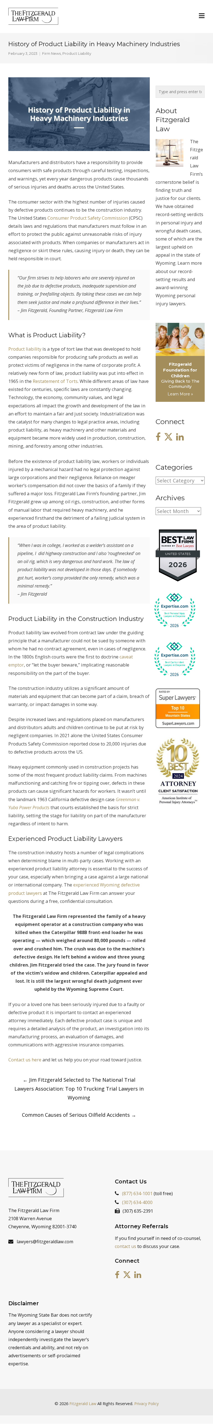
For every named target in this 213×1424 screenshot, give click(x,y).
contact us (125, 1246)
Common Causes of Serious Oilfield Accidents (79, 1114)
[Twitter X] (168, 437)
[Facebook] (158, 437)
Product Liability (76, 53)
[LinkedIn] (180, 437)
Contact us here (24, 1060)
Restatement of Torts (55, 381)
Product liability (24, 349)
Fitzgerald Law (82, 1403)
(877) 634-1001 (137, 1193)
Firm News (51, 53)
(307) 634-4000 (137, 1202)
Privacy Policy (146, 1403)
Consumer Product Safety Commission (87, 218)
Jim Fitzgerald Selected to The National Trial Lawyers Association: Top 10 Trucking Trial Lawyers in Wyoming (79, 1088)
